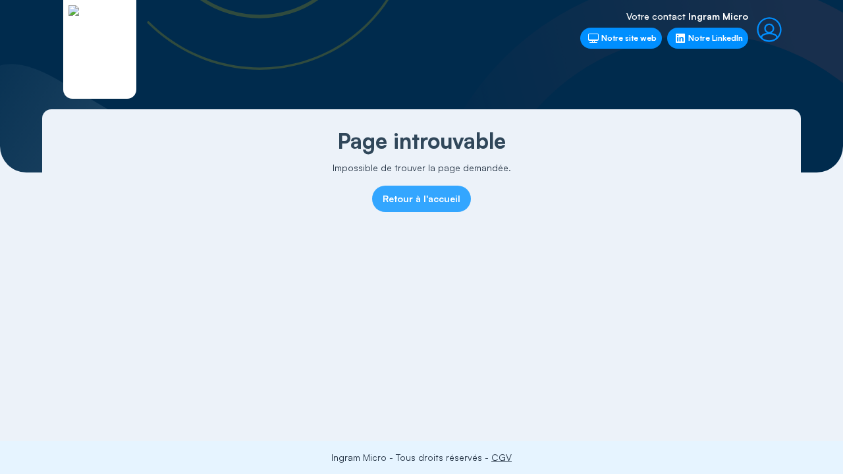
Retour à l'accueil (421, 198)
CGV (501, 457)
